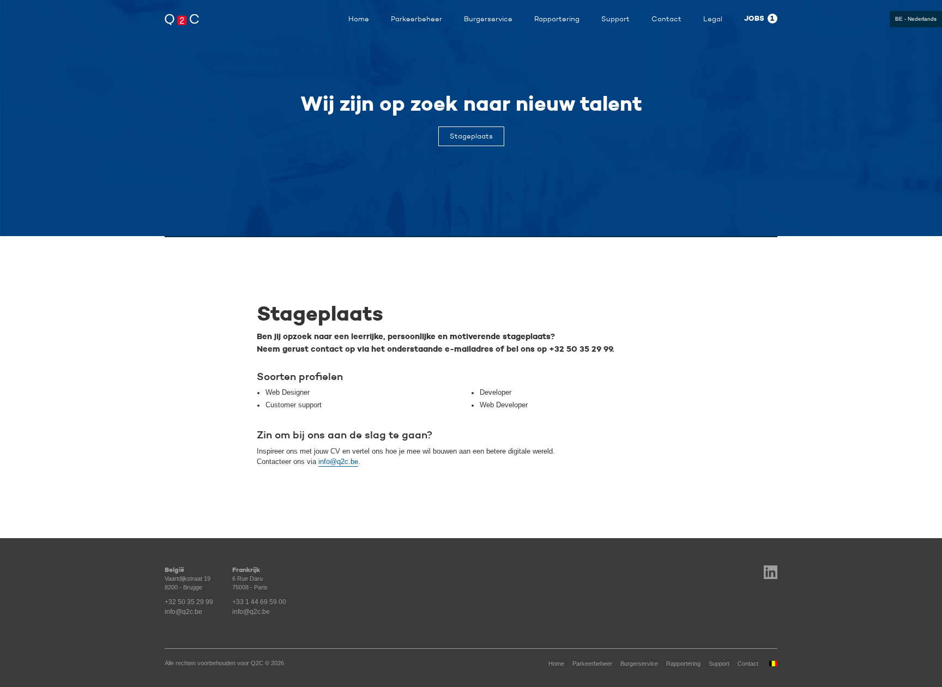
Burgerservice (488, 19)
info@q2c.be (338, 462)
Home (358, 19)
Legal (712, 19)
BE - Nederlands (916, 19)
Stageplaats (471, 136)
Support (615, 19)
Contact (666, 19)
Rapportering (556, 19)
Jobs (759, 18)
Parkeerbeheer (416, 19)
